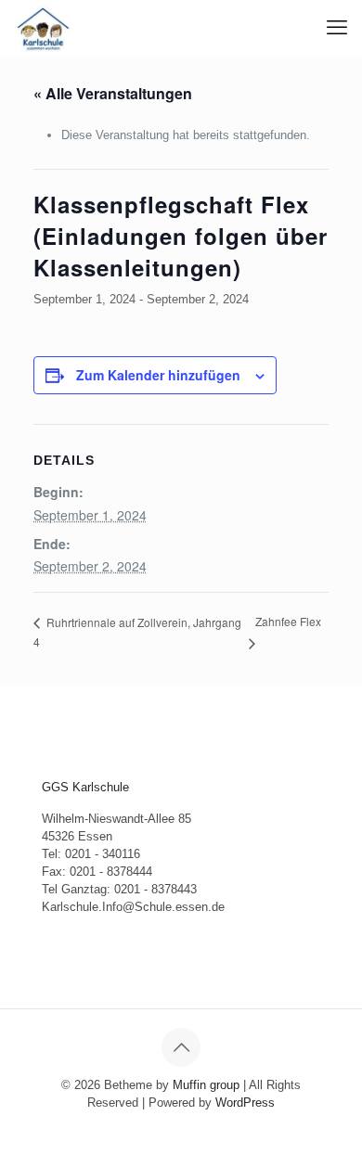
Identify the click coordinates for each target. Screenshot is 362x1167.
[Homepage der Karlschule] (43, 28)
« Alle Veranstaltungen (112, 93)
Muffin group (206, 1085)
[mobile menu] (337, 28)
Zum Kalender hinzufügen (158, 374)
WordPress (245, 1102)
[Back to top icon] (181, 1047)
